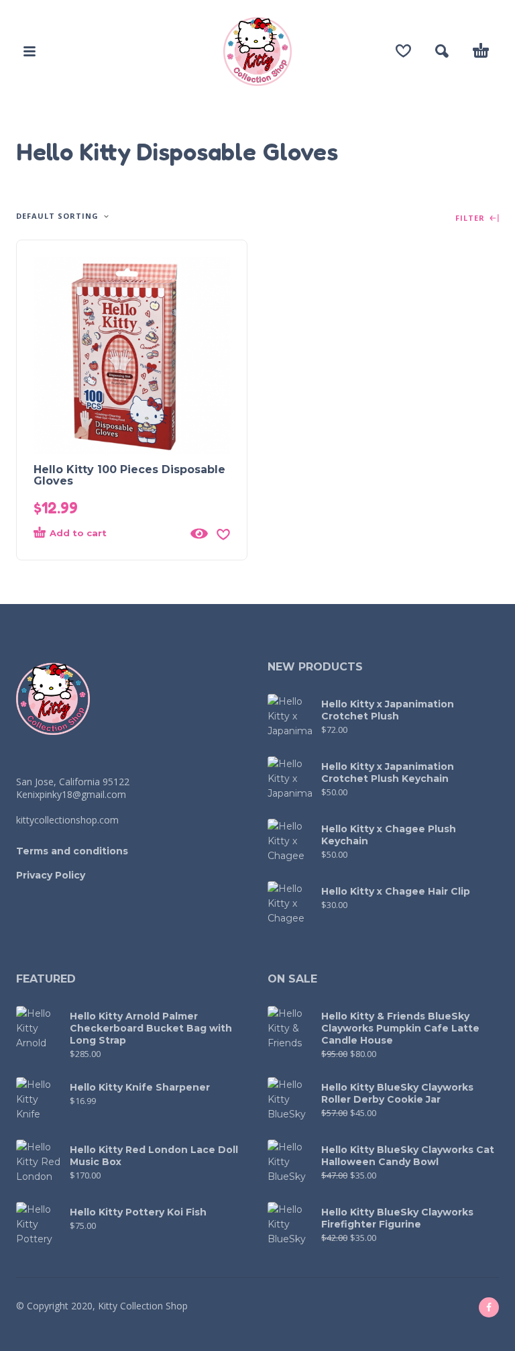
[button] (29, 51)
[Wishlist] (403, 51)
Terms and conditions (72, 851)
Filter (471, 218)
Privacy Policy (50, 875)
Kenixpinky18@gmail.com (71, 794)
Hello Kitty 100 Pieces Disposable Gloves (129, 475)
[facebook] (489, 1307)
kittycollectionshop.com (67, 819)
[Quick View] (199, 533)
